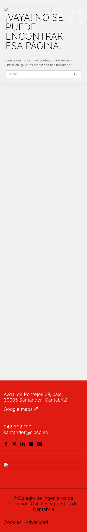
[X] (14, 444)
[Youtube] (31, 444)
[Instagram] (39, 444)
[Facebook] (6, 444)
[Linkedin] (22, 444)
